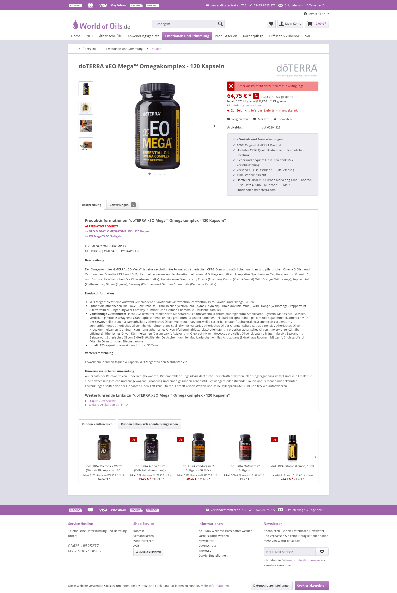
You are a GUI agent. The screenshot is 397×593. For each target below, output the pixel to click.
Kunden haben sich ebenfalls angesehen (149, 424)
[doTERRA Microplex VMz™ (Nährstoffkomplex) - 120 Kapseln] (104, 447)
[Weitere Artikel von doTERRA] (297, 70)
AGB (136, 545)
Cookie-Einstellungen (213, 555)
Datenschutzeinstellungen (271, 585)
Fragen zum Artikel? (102, 401)
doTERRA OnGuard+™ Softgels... (246, 468)
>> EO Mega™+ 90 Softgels (103, 236)
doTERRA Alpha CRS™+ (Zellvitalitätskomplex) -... (151, 468)
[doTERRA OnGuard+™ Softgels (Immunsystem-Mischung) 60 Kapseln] (245, 447)
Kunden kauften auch (97, 424)
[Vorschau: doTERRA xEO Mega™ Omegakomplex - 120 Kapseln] (86, 89)
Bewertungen (122, 205)
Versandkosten (143, 536)
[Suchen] (220, 24)
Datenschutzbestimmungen (301, 560)
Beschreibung (91, 205)
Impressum (206, 550)
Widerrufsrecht (143, 541)
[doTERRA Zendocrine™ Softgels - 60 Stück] (198, 447)
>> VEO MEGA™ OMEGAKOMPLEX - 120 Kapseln (118, 231)
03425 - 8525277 (83, 546)
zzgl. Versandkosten (251, 105)
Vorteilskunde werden (213, 536)
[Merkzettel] (271, 24)
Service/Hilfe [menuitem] (316, 14)
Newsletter (206, 541)
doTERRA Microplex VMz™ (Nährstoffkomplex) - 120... (104, 468)
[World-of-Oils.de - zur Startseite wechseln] (100, 25)
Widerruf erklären (148, 552)
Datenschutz (207, 545)
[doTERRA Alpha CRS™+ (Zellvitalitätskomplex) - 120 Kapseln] (151, 447)
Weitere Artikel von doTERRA (108, 405)
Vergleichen (239, 119)
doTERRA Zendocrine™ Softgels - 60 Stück (198, 468)
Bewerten (285, 119)
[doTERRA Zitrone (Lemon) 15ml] (292, 447)
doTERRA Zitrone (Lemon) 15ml (292, 466)
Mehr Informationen (215, 586)
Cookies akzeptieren (311, 585)
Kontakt (138, 531)
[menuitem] (188, 24)
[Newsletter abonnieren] (322, 551)
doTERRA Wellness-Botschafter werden (225, 531)
